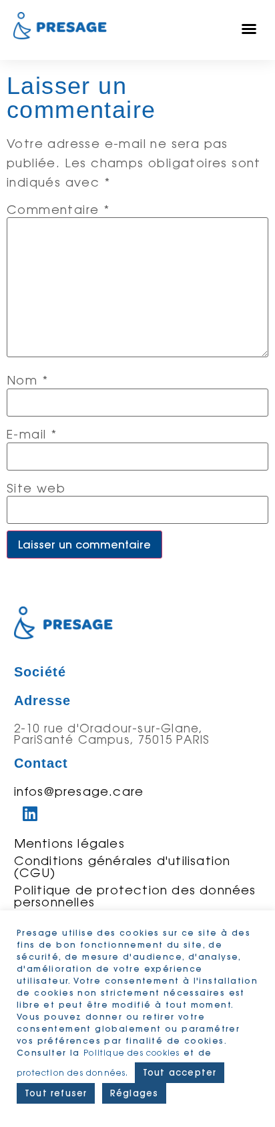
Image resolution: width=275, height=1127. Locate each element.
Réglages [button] (134, 1093)
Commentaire (58, 209)
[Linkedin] (30, 813)
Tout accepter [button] (180, 1072)
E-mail (32, 434)
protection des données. (74, 1073)
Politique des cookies (131, 1053)
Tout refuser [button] (56, 1093)
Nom (27, 380)
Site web (36, 488)
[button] (249, 29)
